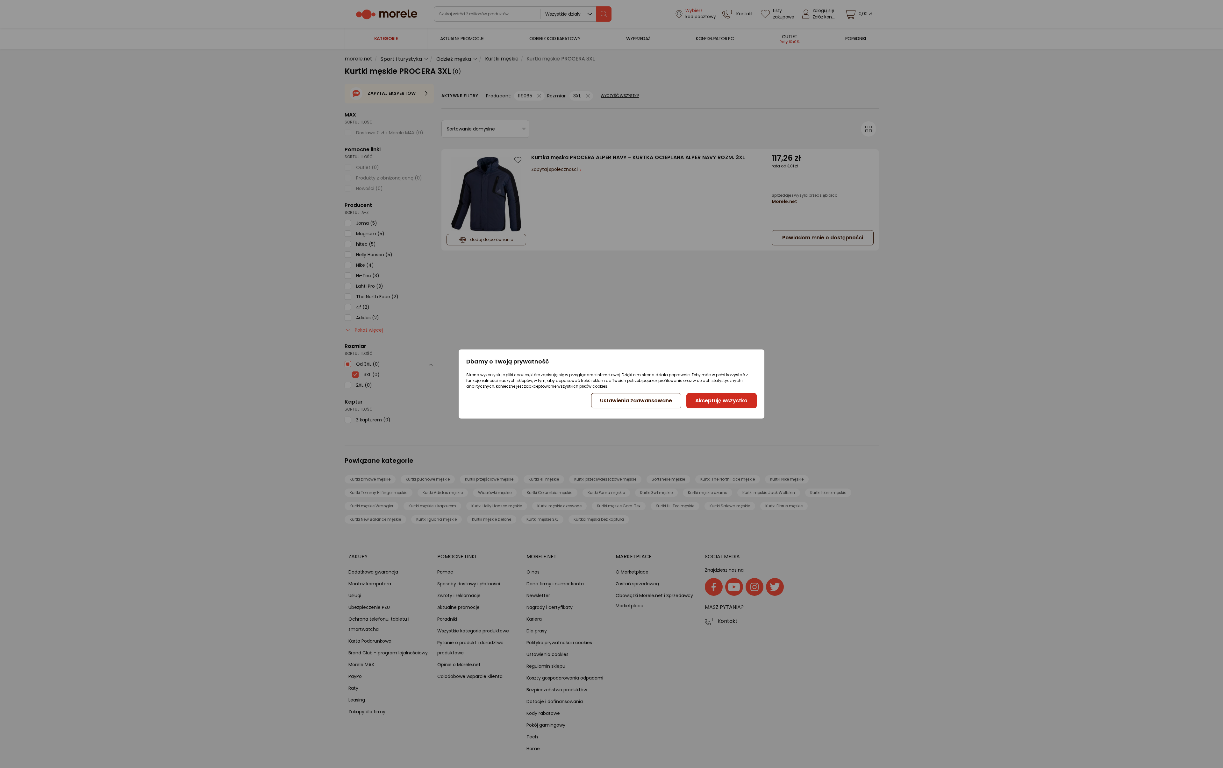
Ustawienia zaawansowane (636, 400)
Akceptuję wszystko (721, 400)
